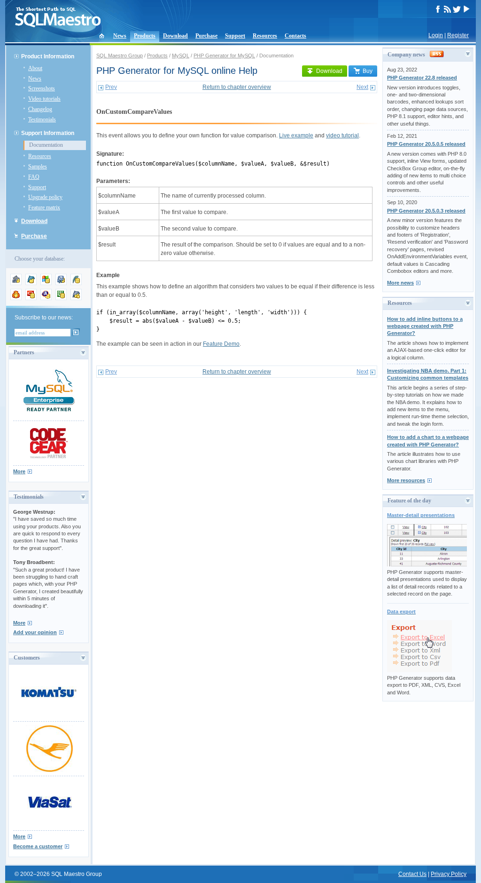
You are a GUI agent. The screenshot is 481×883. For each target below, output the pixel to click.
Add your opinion (35, 632)
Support (235, 35)
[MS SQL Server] (46, 283)
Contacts (295, 35)
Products (144, 35)
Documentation (46, 145)
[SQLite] (76, 283)
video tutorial (342, 135)
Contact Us (412, 874)
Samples (37, 166)
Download (175, 35)
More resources (406, 480)
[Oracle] (31, 298)
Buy (367, 71)
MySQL (180, 55)
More (19, 471)
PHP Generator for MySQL (224, 55)
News (119, 35)
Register (458, 35)
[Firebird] (16, 298)
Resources (265, 35)
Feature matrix (44, 207)
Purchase (206, 35)
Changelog (40, 109)
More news (400, 283)
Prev (111, 87)
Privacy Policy (448, 874)
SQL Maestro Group (119, 55)
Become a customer (37, 846)
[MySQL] (31, 283)
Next (362, 87)
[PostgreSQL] (61, 283)
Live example (296, 135)
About (35, 68)
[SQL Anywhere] (46, 298)
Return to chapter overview (236, 87)
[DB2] (61, 298)
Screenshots (41, 88)
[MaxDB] (76, 298)
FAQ (33, 177)
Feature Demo (221, 344)
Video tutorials (44, 98)
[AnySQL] (16, 283)
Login (435, 35)
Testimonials (42, 119)
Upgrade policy (45, 197)
